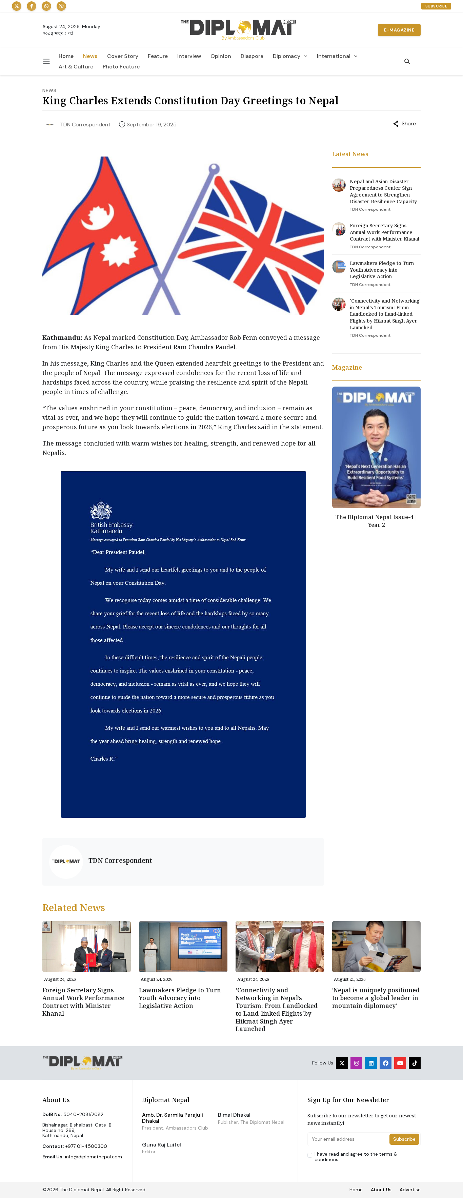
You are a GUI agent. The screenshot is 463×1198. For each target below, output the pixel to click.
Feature (158, 56)
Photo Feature (121, 67)
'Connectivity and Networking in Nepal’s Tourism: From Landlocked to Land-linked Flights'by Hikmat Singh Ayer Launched (385, 313)
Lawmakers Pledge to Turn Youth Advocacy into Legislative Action (382, 270)
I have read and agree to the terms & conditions (356, 1157)
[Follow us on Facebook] (31, 6)
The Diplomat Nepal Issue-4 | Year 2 (377, 520)
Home (66, 56)
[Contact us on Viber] (61, 6)
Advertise (410, 1189)
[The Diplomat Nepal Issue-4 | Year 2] (376, 447)
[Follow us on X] (16, 6)
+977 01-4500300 (86, 1146)
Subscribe (436, 6)
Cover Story (122, 56)
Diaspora (252, 56)
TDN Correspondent (85, 125)
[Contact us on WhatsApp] (46, 6)
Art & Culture (76, 67)
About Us (381, 1189)
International (333, 56)
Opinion (220, 56)
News (90, 56)
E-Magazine (399, 30)
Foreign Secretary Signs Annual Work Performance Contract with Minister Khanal (384, 232)
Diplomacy (286, 56)
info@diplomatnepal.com (93, 1157)
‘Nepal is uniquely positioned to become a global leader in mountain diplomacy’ (376, 998)
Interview (189, 56)
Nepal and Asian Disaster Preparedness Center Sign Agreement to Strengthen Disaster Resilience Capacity (383, 191)
